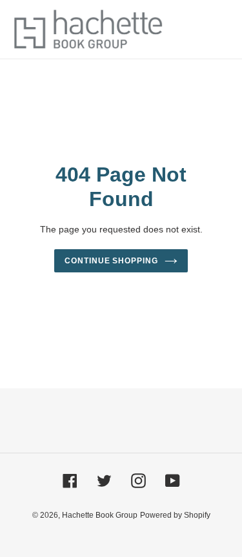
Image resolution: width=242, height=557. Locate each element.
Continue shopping (112, 260)
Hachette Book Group (99, 515)
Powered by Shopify (175, 515)
